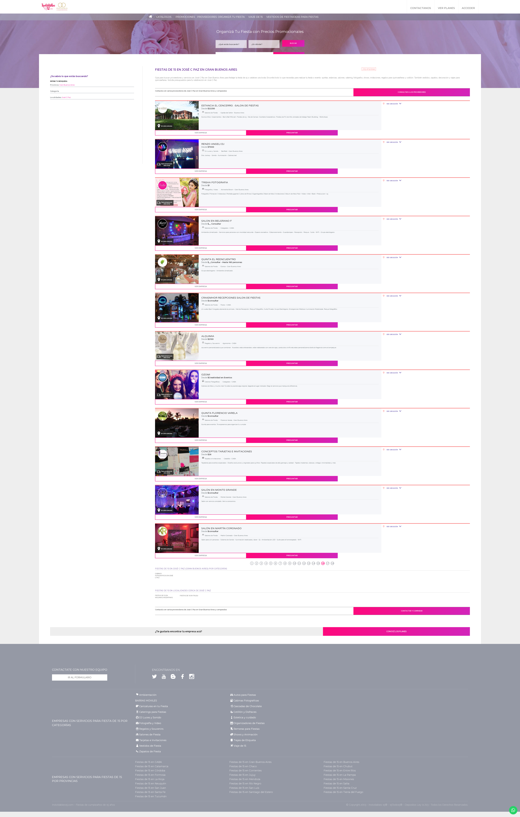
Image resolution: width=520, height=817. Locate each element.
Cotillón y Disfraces (245, 711)
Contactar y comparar (411, 611)
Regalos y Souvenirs (151, 728)
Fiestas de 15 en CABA (148, 762)
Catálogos (163, 16)
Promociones (185, 16)
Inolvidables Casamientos (62, 7)
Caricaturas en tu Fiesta (153, 706)
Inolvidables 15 (48, 7)
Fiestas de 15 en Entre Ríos (340, 770)
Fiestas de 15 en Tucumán (151, 796)
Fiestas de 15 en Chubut (338, 766)
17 (327, 563)
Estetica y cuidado (245, 717)
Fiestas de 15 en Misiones (339, 779)
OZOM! (205, 374)
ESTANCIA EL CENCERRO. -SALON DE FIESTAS (230, 105)
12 (304, 563)
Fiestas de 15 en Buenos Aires (341, 762)
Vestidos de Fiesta (279, 16)
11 (299, 563)
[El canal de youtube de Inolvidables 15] (162, 677)
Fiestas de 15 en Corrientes (245, 770)
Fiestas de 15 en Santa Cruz (340, 787)
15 (318, 563)
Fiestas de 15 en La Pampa (340, 774)
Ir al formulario (79, 677)
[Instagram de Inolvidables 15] (190, 677)
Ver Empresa (201, 133)
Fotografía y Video (150, 723)
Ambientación (148, 694)
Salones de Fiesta (149, 734)
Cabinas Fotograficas (246, 700)
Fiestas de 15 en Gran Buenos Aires (250, 762)
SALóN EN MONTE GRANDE (219, 489)
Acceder (468, 8)
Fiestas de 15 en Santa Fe (150, 792)
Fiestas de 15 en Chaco (243, 766)
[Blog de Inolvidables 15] (171, 677)
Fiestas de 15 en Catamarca (151, 766)
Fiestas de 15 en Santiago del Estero (251, 792)
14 (313, 563)
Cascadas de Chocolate (248, 706)
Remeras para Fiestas (247, 728)
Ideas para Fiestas (305, 16)
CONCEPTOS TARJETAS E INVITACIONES (226, 451)
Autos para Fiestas (245, 694)
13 (308, 563)
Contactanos (420, 8)
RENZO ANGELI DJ (212, 144)
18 (332, 563)
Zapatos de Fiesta (150, 751)
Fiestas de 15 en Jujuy (242, 774)
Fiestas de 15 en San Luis (244, 787)
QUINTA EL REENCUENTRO (218, 259)
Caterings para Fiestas (152, 711)
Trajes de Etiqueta (245, 740)
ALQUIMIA (207, 336)
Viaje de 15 (255, 16)
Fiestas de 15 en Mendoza (244, 779)
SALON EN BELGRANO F (216, 220)
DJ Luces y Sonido (150, 717)
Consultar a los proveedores (412, 92)
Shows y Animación (246, 734)
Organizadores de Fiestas (249, 723)
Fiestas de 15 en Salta (336, 783)
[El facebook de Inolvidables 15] (180, 677)
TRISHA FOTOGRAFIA (214, 182)
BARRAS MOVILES (146, 700)
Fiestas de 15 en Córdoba (150, 770)
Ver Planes (446, 8)
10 (294, 563)
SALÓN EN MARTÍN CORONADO (221, 528)
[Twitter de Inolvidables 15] (154, 677)
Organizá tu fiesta (231, 16)
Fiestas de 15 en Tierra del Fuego (343, 792)
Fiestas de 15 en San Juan (150, 787)
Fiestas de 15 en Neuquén (150, 783)
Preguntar (292, 133)
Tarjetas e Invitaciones (152, 740)
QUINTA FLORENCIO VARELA (219, 413)
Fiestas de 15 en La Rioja (149, 779)
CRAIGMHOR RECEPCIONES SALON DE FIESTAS (230, 297)
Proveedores (207, 16)
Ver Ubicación (392, 104)
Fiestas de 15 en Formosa (150, 774)
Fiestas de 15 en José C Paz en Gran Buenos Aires (196, 69)
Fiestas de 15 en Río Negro (245, 783)
